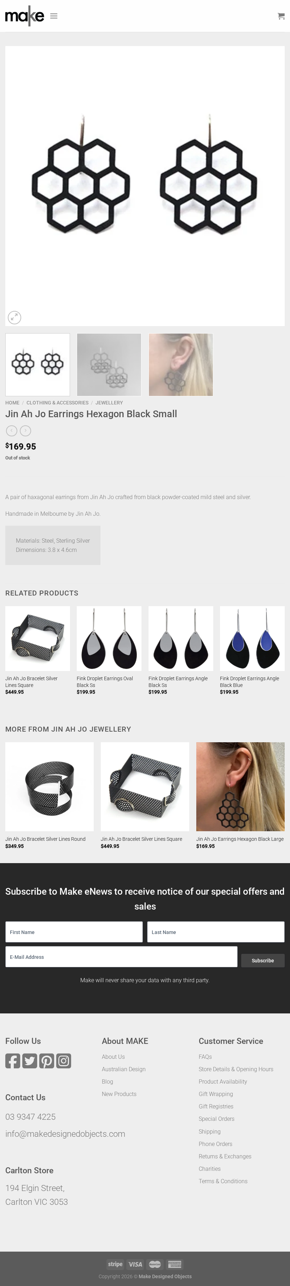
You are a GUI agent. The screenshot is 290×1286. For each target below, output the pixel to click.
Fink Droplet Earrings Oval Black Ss (105, 682)
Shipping (210, 1131)
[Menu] (54, 15)
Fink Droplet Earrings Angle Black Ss (178, 682)
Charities (210, 1168)
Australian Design (124, 1069)
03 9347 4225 (30, 1117)
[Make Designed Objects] (24, 16)
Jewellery (109, 403)
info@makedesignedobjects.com (65, 1134)
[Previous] (19, 186)
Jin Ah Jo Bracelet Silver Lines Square (31, 682)
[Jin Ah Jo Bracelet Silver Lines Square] (37, 638)
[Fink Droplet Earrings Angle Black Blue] (252, 638)
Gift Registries (216, 1106)
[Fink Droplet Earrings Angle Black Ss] (181, 638)
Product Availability (223, 1081)
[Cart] (281, 16)
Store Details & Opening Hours (236, 1069)
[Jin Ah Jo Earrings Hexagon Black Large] (240, 786)
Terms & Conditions (223, 1181)
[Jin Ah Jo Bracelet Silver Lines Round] (49, 786)
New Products (119, 1094)
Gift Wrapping (216, 1094)
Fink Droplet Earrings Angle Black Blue (249, 682)
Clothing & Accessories (57, 403)
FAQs (205, 1056)
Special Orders (216, 1119)
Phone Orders (215, 1144)
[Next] (270, 186)
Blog (107, 1081)
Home (12, 403)
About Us (113, 1056)
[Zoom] (15, 318)
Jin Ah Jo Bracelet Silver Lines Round (45, 839)
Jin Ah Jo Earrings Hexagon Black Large (240, 839)
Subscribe (263, 960)
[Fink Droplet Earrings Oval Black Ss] (109, 638)
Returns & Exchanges (225, 1156)
